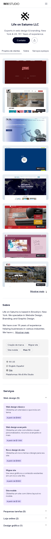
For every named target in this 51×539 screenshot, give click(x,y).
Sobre (26, 51)
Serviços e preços (40, 51)
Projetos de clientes (11, 51)
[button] (25, 71)
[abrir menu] (46, 4)
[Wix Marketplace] (11, 3)
